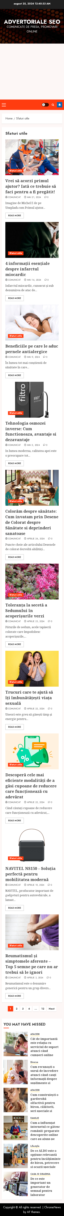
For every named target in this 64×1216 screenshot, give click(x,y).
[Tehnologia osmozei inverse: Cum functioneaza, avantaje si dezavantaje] (32, 400)
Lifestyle (34, 1146)
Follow (59, 104)
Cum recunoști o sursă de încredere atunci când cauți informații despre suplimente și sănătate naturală (44, 1077)
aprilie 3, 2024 (35, 977)
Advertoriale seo (32, 22)
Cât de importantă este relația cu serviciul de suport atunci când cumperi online (44, 1047)
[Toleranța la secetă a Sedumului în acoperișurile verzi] (32, 581)
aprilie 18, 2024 (35, 885)
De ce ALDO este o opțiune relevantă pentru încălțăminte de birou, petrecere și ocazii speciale (45, 1159)
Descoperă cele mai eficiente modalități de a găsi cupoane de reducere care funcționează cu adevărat (31, 785)
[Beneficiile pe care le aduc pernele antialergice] (32, 323)
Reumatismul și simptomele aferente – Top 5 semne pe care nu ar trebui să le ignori (31, 964)
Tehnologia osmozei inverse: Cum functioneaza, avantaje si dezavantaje (30, 431)
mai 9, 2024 (33, 357)
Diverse (34, 1062)
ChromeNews (52, 1207)
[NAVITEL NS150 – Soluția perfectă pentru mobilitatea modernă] (32, 845)
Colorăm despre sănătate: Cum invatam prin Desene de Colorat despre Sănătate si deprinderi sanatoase (31, 522)
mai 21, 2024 (34, 197)
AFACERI (35, 1034)
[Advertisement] (32, 71)
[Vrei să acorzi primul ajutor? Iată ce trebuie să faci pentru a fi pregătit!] (32, 157)
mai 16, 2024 (34, 280)
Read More (14, 215)
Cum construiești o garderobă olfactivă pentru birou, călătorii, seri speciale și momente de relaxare (44, 1107)
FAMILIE (34, 1118)
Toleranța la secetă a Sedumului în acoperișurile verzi (26, 610)
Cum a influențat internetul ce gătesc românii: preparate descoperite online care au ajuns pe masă (45, 1133)
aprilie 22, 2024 (36, 708)
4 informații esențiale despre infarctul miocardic (27, 269)
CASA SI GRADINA (40, 1174)
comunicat (14, 197)
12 (42, 1008)
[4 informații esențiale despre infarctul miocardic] (32, 240)
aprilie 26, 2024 (36, 538)
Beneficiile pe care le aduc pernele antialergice (31, 348)
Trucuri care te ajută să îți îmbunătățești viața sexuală (29, 697)
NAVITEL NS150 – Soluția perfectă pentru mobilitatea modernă (30, 874)
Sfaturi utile (15, 170)
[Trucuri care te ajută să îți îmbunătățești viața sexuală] (32, 669)
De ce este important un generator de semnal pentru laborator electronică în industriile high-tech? (42, 1193)
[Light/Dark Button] (45, 105)
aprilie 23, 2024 (36, 621)
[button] (4, 104)
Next (52, 1008)
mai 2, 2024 (33, 445)
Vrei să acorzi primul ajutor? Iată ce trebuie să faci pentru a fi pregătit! (30, 186)
